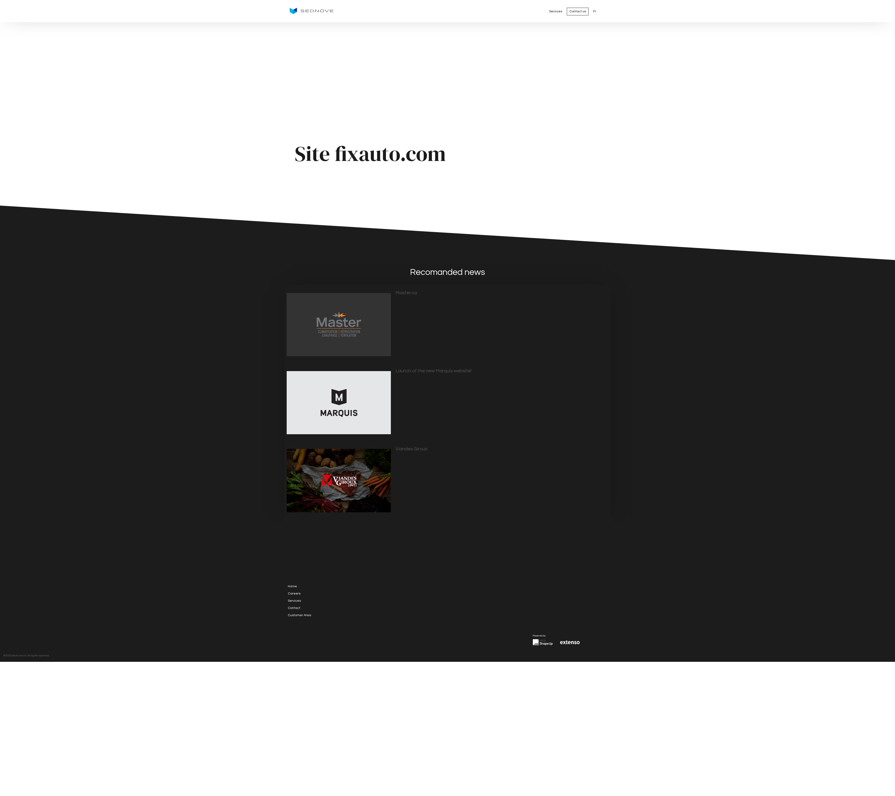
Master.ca (406, 292)
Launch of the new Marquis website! (434, 371)
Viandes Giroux (411, 449)
